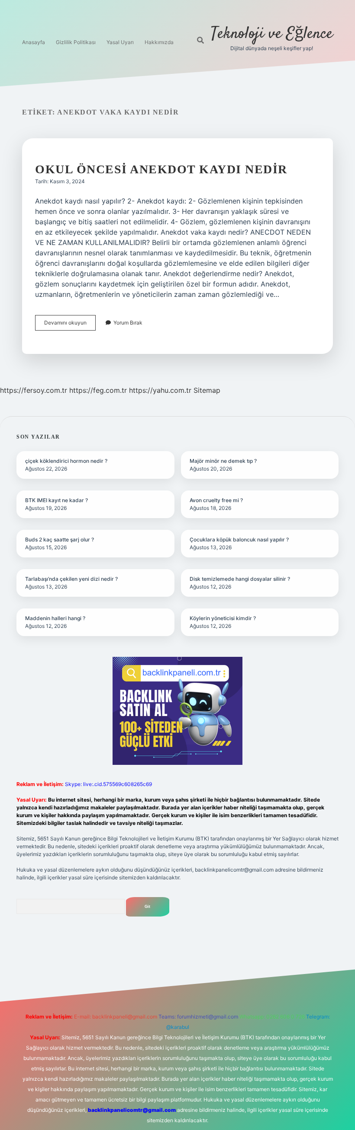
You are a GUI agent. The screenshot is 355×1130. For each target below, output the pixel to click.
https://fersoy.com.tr (33, 390)
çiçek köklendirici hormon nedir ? (66, 461)
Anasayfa (33, 42)
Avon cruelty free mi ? (216, 500)
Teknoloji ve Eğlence (272, 33)
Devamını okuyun (70, 325)
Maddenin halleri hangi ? (55, 618)
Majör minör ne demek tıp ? (223, 461)
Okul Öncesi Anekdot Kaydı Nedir (161, 169)
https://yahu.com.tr (160, 390)
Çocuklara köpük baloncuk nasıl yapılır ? (239, 539)
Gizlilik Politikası (76, 42)
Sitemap (207, 390)
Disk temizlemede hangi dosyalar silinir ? (240, 579)
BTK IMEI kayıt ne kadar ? (56, 500)
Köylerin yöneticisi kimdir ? (223, 618)
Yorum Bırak (127, 322)
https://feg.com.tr (98, 390)
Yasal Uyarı (120, 42)
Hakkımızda (159, 42)
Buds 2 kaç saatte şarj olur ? (59, 539)
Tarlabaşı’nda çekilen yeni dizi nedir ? (71, 579)
